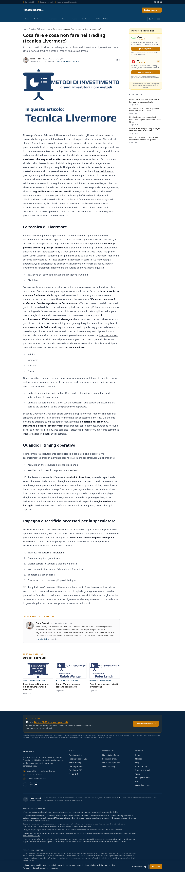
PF (26, 799)
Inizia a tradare (150, 10)
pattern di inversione (53, 552)
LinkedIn (54, 639)
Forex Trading (75, 762)
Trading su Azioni (76, 766)
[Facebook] (158, 2)
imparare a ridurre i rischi (36, 433)
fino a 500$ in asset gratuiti (51, 722)
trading (59, 151)
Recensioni (52, 19)
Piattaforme (38, 19)
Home (25, 29)
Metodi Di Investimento (40, 29)
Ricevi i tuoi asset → (146, 723)
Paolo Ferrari (35, 59)
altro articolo (103, 135)
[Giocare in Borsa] (33, 10)
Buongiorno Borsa (142, 777)
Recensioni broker (109, 759)
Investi (74, 19)
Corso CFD (73, 774)
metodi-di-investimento (68, 61)
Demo (64, 19)
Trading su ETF (75, 770)
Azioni (137, 774)
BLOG (98, 19)
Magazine (139, 759)
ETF (136, 781)
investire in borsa (108, 335)
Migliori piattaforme (110, 755)
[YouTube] (161, 2)
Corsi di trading (108, 766)
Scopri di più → (77, 800)
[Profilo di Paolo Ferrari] (26, 60)
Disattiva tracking (138, 866)
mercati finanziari (105, 171)
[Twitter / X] (155, 2)
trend (58, 558)
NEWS (105, 19)
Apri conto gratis (144, 49)
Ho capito (156, 866)
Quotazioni (86, 19)
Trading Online (75, 755)
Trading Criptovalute (78, 759)
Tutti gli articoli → (42, 639)
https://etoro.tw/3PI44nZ (31, 836)
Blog (137, 762)
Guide (27, 19)
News (137, 755)
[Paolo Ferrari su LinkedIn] (117, 60)
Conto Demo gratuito (111, 762)
